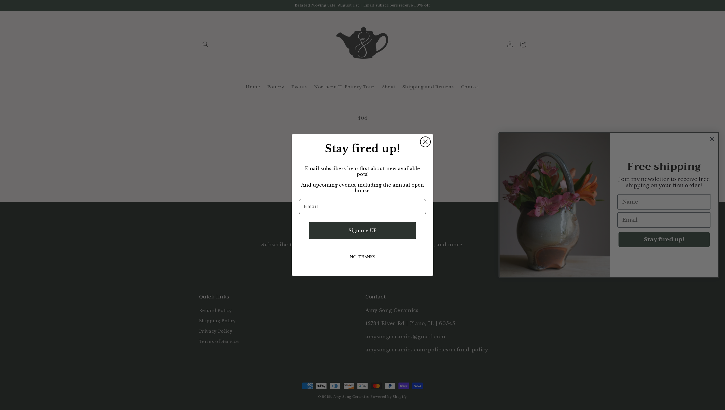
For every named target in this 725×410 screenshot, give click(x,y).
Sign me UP (362, 230)
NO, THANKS (362, 257)
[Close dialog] (425, 142)
